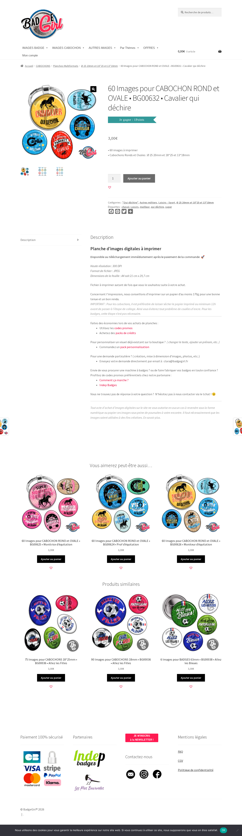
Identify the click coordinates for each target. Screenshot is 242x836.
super (168, 207)
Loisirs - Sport (166, 202)
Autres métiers (148, 202)
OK (223, 830)
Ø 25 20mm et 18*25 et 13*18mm (99, 66)
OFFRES (149, 47)
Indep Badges (108, 385)
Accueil (29, 66)
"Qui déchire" (130, 202)
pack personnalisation (134, 347)
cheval (125, 207)
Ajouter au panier (139, 178)
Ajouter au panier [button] (51, 559)
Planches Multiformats (65, 66)
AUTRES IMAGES (100, 47)
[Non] (237, 830)
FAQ (180, 751)
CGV (180, 761)
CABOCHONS (43, 66)
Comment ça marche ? (114, 380)
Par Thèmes (127, 47)
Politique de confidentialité (195, 770)
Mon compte (30, 55)
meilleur (145, 207)
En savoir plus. (152, 417)
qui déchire (157, 207)
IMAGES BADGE (33, 47)
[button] (93, 89)
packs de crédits (126, 333)
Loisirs (135, 207)
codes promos (123, 328)
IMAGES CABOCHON (66, 47)
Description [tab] (28, 240)
